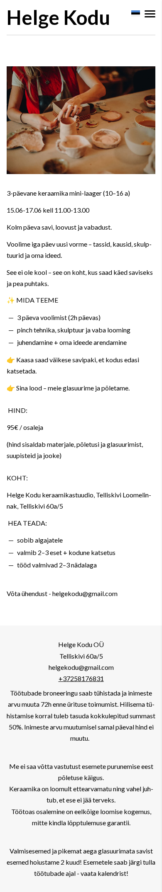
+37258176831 (81, 678)
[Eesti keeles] (135, 13)
